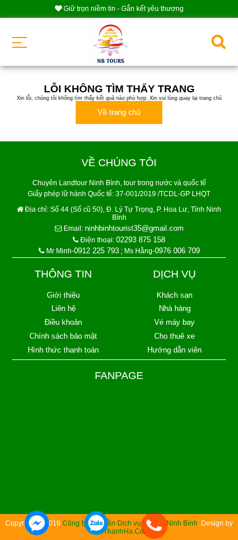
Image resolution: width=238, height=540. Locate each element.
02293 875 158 (140, 239)
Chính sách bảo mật (63, 336)
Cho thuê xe (174, 336)
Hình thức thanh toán (63, 350)
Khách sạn (174, 295)
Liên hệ (63, 308)
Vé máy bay (174, 322)
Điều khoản (63, 322)
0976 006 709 (177, 250)
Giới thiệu (63, 295)
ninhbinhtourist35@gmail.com (134, 228)
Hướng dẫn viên (174, 350)
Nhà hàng (175, 308)
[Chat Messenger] (37, 523)
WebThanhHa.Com (119, 531)
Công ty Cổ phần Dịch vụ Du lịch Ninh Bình (130, 523)
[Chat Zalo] (96, 523)
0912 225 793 (96, 250)
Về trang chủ (119, 112)
